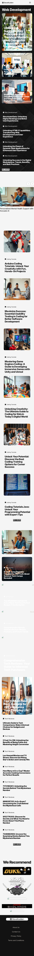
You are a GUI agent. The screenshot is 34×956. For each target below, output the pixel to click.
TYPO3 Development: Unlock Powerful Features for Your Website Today (17, 72)
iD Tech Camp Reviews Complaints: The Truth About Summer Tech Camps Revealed (17, 575)
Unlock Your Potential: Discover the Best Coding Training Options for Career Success (17, 461)
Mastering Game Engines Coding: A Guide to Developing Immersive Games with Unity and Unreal (17, 366)
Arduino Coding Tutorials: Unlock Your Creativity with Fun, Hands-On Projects (17, 267)
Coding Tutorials (11, 259)
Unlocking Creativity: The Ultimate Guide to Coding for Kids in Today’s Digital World (16, 412)
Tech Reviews (9, 545)
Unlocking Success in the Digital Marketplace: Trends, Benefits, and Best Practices (17, 162)
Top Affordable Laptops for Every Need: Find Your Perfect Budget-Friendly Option (17, 603)
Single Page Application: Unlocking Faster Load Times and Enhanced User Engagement (16, 97)
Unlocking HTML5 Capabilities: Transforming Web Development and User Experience (16, 133)
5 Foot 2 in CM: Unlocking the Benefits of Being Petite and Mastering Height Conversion (16, 742)
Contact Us (16, 932)
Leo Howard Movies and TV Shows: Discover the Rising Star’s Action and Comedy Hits (16, 757)
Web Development (12, 23)
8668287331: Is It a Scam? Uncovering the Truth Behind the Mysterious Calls (15, 803)
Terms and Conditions (16, 940)
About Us (16, 927)
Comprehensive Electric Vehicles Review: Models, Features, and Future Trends (16, 630)
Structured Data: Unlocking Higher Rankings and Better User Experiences (15, 118)
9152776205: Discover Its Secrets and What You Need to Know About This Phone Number (16, 820)
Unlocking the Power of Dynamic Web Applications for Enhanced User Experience (16, 148)
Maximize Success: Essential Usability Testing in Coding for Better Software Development (16, 316)
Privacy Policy (16, 936)
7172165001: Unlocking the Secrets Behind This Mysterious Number (17, 788)
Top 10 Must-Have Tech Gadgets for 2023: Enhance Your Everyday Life (16, 705)
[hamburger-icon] (30, 2)
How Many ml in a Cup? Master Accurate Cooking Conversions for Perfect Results (16, 773)
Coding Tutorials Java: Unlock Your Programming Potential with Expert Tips (17, 510)
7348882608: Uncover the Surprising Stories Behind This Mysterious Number (16, 836)
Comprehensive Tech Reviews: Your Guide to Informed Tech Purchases (17, 665)
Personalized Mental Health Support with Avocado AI (16, 209)
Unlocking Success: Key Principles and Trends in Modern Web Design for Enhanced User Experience (16, 37)
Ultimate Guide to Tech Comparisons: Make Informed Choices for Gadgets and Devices (16, 726)
